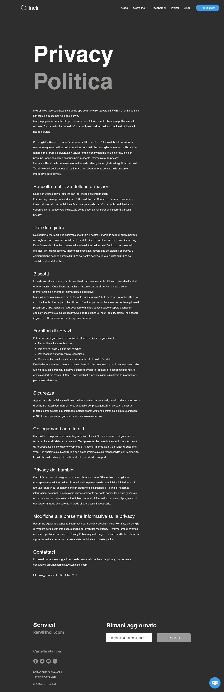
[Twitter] (42, 661)
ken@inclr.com (79, 564)
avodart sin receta (50, 374)
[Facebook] (35, 661)
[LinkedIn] (55, 661)
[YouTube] (48, 661)
